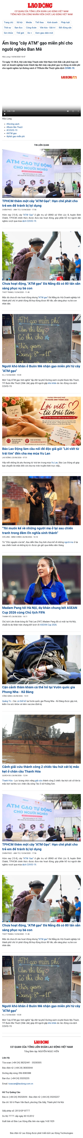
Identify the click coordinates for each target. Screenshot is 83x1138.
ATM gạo (43, 297)
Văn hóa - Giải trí (47, 27)
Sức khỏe (8, 33)
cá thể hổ (21, 701)
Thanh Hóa (7, 780)
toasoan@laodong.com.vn (20, 1083)
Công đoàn (31, 27)
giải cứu (38, 780)
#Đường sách (12, 124)
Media (29, 22)
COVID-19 (69, 68)
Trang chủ (8, 22)
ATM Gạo (28, 215)
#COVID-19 (11, 130)
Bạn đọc (19, 27)
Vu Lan (54, 462)
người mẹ (68, 542)
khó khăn (52, 383)
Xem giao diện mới (44, 33)
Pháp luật (65, 22)
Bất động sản (65, 27)
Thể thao (39, 22)
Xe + (29, 33)
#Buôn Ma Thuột (14, 127)
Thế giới (20, 33)
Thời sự (7, 27)
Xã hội (19, 22)
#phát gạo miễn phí (15, 136)
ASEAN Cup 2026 (48, 624)
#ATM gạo (11, 133)
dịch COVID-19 (29, 221)
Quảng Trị (6, 701)
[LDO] (41, 174)
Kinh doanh (52, 22)
